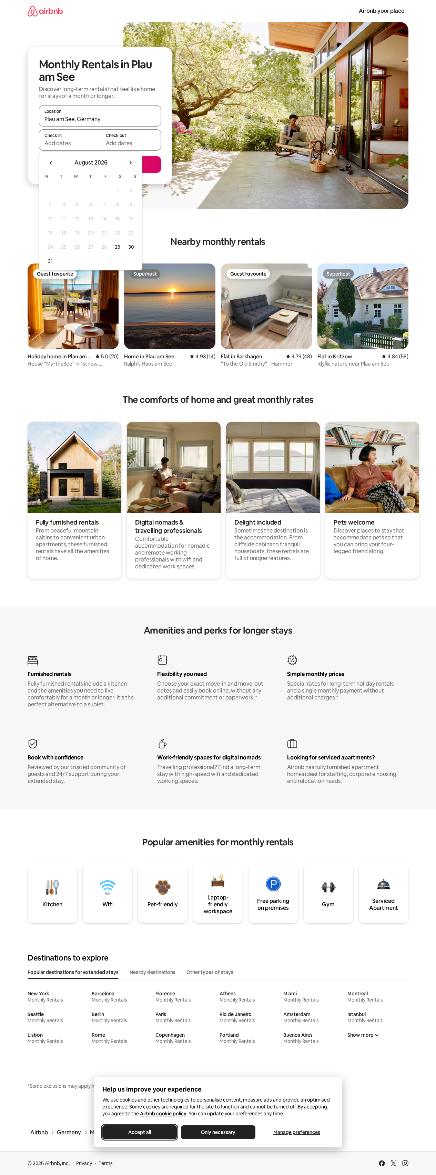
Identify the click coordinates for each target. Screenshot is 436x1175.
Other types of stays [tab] (209, 972)
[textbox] (69, 143)
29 (117, 247)
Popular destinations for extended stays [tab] (73, 972)
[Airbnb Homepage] (45, 11)
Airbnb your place (381, 10)
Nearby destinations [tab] (152, 972)
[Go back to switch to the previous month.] (51, 163)
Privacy (84, 1163)
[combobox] (99, 119)
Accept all (139, 1132)
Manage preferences (296, 1132)
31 (50, 261)
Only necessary (218, 1132)
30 (131, 247)
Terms (106, 1163)
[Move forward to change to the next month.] (130, 163)
